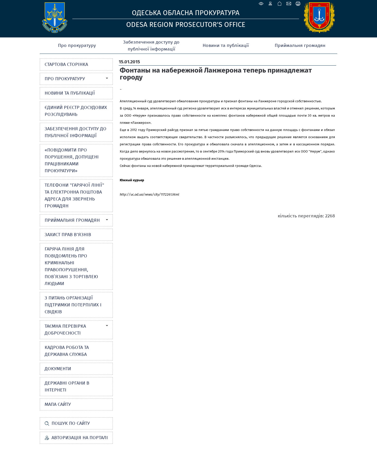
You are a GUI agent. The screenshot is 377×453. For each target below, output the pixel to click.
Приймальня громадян (300, 45)
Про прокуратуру (77, 45)
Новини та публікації (226, 45)
